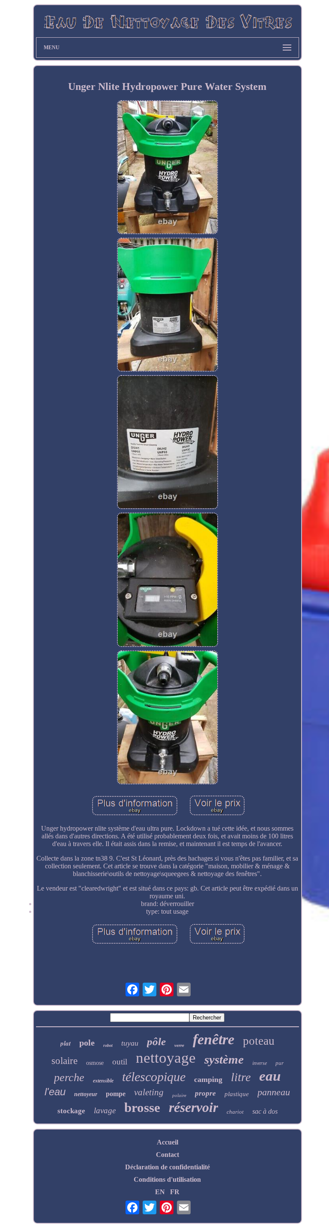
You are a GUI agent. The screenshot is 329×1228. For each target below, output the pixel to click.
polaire (179, 1095)
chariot (235, 1112)
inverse (259, 1063)
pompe (116, 1093)
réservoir (193, 1107)
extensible (103, 1081)
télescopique (153, 1077)
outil (119, 1061)
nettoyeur (85, 1094)
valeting (149, 1092)
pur (279, 1063)
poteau (259, 1040)
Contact (167, 1154)
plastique (236, 1094)
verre (179, 1045)
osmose (95, 1063)
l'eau (55, 1091)
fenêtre (213, 1039)
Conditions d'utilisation (167, 1179)
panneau (273, 1092)
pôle (156, 1041)
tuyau (129, 1043)
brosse (142, 1107)
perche (69, 1077)
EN (160, 1191)
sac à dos (265, 1111)
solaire (64, 1060)
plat (65, 1043)
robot (108, 1045)
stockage (71, 1111)
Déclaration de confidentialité (167, 1167)
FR (174, 1191)
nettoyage (166, 1057)
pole (87, 1042)
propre (205, 1093)
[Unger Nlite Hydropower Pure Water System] (167, 168)
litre (241, 1077)
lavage (105, 1110)
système (224, 1059)
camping (208, 1079)
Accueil (167, 1142)
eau (270, 1076)
